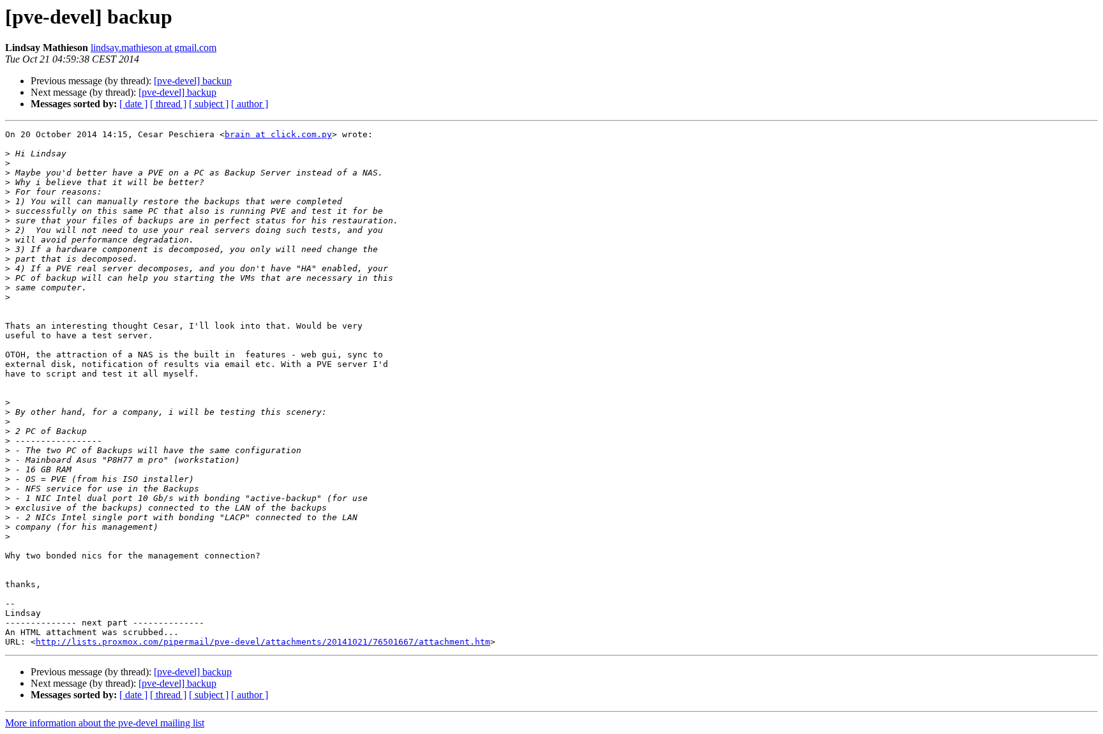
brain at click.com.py (278, 134)
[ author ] (249, 103)
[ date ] (133, 103)
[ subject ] (209, 103)
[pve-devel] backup (193, 80)
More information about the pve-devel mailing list (104, 722)
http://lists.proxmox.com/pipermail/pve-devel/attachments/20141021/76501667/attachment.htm (263, 642)
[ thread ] (168, 103)
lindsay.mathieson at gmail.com (153, 47)
